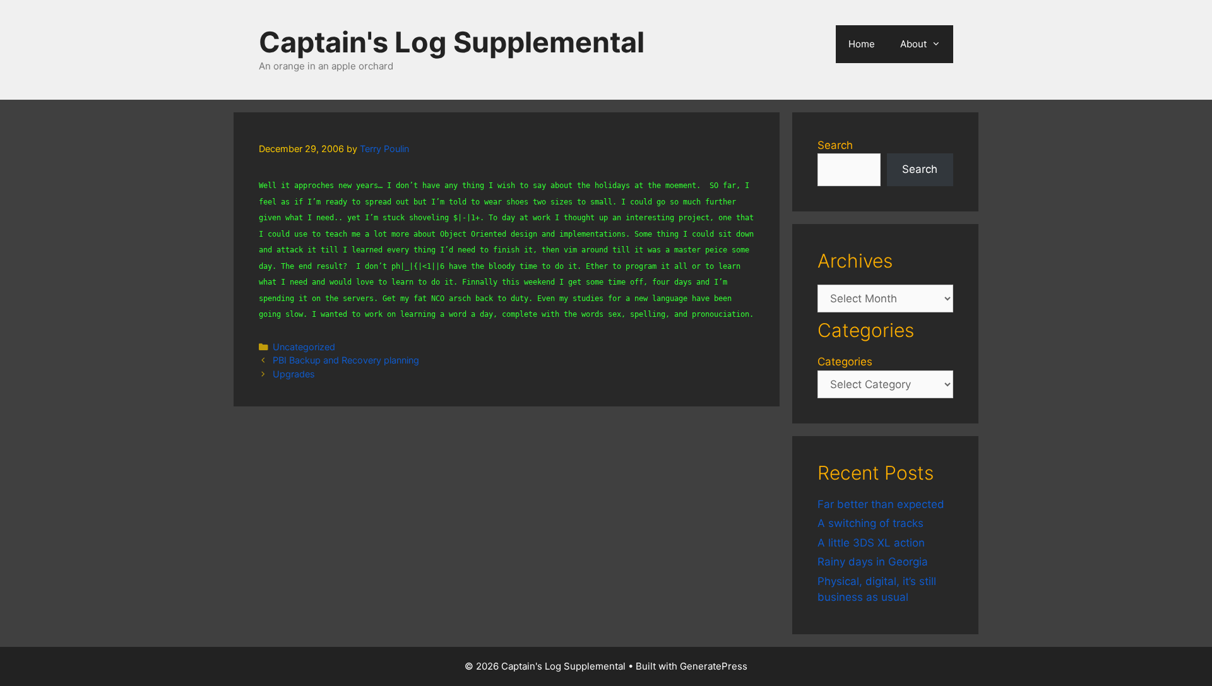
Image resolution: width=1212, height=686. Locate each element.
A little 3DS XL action (871, 542)
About (913, 44)
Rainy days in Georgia (872, 561)
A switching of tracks (870, 523)
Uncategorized (304, 346)
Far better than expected (880, 504)
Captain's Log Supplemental (452, 42)
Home (861, 44)
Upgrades (294, 374)
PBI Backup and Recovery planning (346, 360)
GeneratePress (713, 666)
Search (835, 145)
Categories (844, 361)
